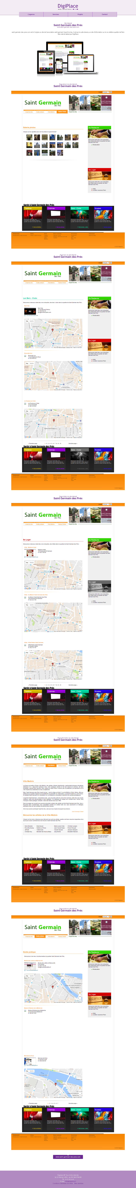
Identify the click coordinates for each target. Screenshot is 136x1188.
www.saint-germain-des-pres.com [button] (68, 1157)
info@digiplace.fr (70, 1181)
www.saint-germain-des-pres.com (68, 27)
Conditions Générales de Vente (63, 1183)
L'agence (31, 14)
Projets (80, 14)
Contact (105, 14)
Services (56, 14)
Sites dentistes (78, 1183)
